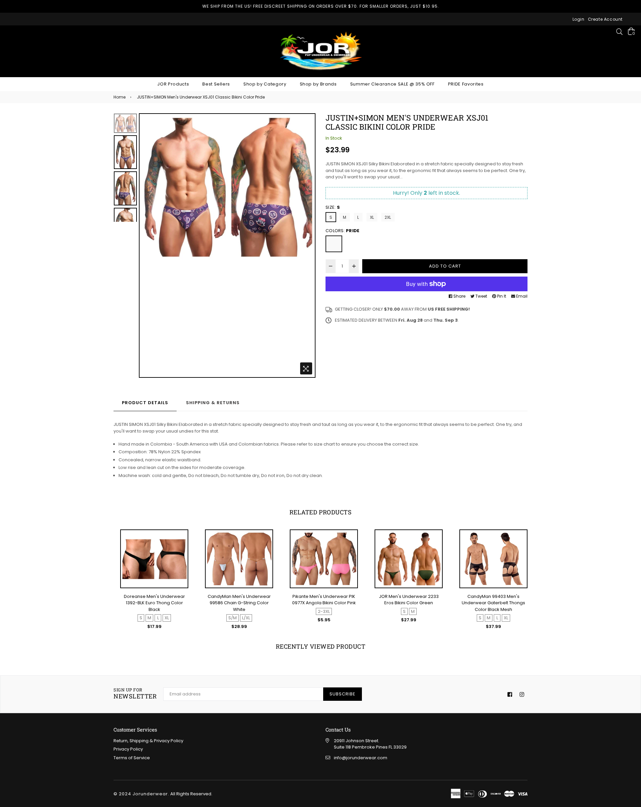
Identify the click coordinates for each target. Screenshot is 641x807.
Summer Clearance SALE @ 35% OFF (392, 84)
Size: (333, 207)
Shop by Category (264, 84)
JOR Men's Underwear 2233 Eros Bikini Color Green (409, 599)
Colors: (342, 230)
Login (579, 19)
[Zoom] (306, 368)
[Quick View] (180, 546)
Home (120, 97)
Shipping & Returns (213, 402)
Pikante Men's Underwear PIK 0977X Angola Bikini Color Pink (324, 599)
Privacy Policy (128, 749)
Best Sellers (216, 84)
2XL (388, 217)
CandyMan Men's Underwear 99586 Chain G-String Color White (239, 603)
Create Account (605, 19)
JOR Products (173, 84)
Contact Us (338, 729)
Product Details (145, 402)
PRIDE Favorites (466, 84)
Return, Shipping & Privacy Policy (148, 741)
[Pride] (334, 243)
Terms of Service (132, 758)
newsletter (135, 693)
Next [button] (307, 245)
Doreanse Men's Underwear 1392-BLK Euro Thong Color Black (154, 603)
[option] (227, 187)
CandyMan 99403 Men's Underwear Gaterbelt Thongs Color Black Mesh (493, 603)
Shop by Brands (318, 84)
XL (372, 217)
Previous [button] (147, 245)
